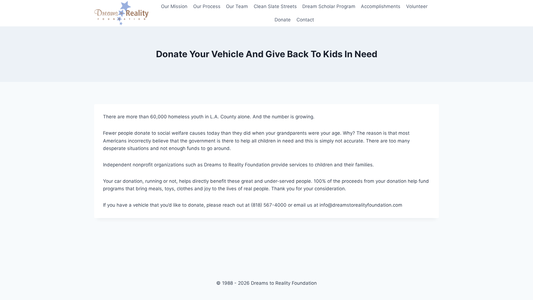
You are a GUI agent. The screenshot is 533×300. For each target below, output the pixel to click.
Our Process (206, 6)
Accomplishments (380, 6)
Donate (283, 19)
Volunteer (417, 6)
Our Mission (174, 6)
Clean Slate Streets (275, 6)
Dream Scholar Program (328, 6)
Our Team (237, 6)
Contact (305, 19)
